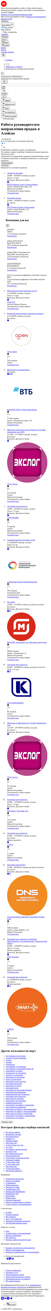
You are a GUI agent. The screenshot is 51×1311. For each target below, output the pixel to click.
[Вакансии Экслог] (28, 462)
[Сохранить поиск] (3, 88)
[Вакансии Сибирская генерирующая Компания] (28, 565)
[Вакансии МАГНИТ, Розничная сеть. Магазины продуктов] (28, 626)
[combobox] (12, 76)
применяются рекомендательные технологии (21, 1286)
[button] (3, 48)
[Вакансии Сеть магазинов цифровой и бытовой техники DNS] (28, 895)
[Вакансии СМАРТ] (28, 1008)
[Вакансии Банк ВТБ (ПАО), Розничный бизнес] (28, 392)
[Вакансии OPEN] (28, 336)
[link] (5, 42)
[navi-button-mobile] (3, 55)
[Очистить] (4, 82)
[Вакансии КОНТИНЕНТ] (28, 687)
